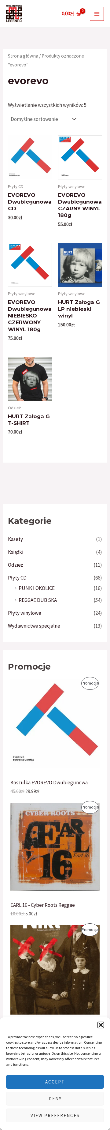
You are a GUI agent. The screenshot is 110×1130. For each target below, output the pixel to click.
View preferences (55, 1115)
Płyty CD (17, 577)
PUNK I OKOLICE (37, 588)
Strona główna (23, 56)
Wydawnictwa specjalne (34, 625)
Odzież (15, 564)
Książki (15, 552)
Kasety (15, 539)
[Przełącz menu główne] (97, 14)
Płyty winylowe (24, 613)
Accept (55, 1082)
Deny (55, 1099)
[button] (101, 1025)
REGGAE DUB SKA (38, 600)
